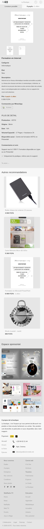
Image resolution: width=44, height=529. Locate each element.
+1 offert (36, 6)
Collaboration (7, 522)
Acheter (9, 107)
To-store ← (5, 163)
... (31, 2)
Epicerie (4, 452)
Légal (15, 522)
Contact (29, 522)
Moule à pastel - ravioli (13, 331)
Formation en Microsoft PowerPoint (17, 291)
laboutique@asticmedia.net (25, 452)
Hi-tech (4, 445)
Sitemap (22, 522)
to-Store (4, 448)
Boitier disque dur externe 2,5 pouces (18, 210)
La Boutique (25, 2)
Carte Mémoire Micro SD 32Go (16, 250)
